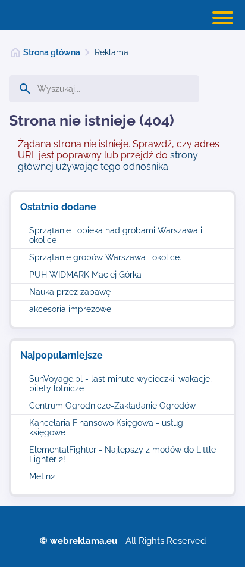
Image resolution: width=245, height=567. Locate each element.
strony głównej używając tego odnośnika (108, 160)
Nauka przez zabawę (70, 292)
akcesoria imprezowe (70, 309)
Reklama (111, 52)
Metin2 (42, 476)
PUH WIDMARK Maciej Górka (85, 274)
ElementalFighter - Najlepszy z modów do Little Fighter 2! (122, 454)
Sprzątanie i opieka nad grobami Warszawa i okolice (115, 235)
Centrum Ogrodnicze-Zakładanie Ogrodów (112, 405)
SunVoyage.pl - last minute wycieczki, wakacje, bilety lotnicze (120, 383)
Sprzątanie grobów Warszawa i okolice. (105, 257)
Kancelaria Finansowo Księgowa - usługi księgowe (107, 427)
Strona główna (51, 52)
